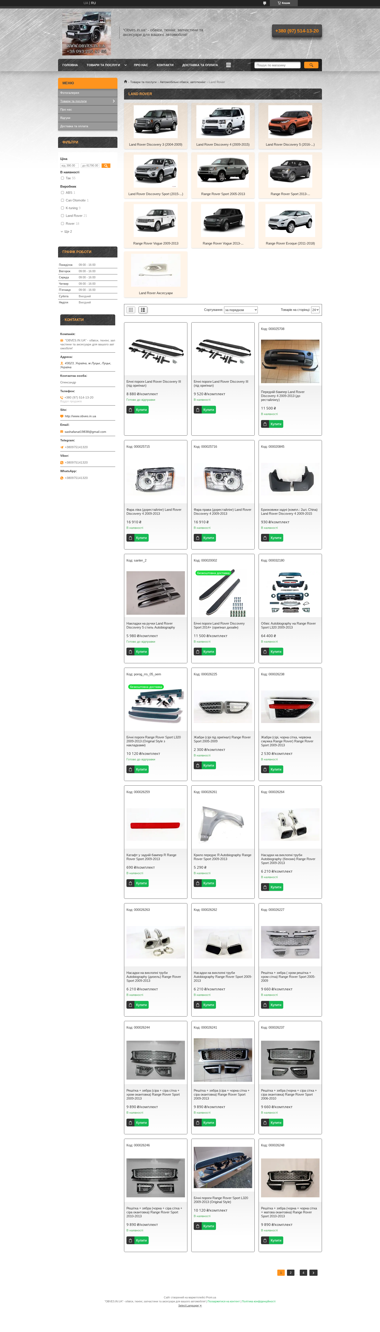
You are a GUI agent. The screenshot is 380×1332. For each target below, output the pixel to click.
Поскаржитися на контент (224, 1301)
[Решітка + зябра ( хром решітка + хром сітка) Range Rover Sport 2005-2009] (290, 942)
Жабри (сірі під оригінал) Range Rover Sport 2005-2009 (222, 739)
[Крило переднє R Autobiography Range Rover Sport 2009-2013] (223, 824)
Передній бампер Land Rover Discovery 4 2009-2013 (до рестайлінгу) (283, 396)
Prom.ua (211, 1297)
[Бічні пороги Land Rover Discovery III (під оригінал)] (155, 351)
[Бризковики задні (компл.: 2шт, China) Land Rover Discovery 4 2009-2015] (290, 479)
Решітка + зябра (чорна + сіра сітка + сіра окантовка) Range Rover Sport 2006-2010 (289, 1094)
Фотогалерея (69, 92)
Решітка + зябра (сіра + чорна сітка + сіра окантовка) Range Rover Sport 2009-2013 (222, 1094)
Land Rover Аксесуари (156, 293)
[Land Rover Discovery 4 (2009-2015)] (223, 121)
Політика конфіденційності (259, 1301)
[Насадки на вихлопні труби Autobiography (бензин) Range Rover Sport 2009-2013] (290, 824)
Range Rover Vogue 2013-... (223, 243)
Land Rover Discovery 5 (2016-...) (290, 144)
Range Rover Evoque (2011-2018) (290, 243)
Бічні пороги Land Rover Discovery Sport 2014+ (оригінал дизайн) (219, 625)
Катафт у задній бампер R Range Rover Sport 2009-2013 (151, 857)
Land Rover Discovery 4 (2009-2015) (223, 144)
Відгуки (65, 118)
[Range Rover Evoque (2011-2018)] (290, 220)
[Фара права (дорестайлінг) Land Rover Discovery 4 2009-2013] (223, 479)
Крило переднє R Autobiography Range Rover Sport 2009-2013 (222, 857)
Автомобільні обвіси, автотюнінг (183, 82)
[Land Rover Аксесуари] (155, 270)
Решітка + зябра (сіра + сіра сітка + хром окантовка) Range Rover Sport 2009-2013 (153, 1094)
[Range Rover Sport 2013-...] (290, 171)
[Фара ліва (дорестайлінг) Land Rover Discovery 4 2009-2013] (155, 479)
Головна (70, 65)
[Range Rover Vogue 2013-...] (223, 220)
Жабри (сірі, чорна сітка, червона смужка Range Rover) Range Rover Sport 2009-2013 (287, 741)
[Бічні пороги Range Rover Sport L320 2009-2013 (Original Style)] (223, 1167)
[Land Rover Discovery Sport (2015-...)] (155, 171)
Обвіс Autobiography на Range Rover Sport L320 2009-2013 (288, 625)
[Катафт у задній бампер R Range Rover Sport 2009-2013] (155, 824)
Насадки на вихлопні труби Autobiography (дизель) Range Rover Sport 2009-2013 (153, 976)
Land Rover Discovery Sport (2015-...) (155, 194)
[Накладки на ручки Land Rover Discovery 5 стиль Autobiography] (155, 593)
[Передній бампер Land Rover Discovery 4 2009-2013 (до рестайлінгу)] (290, 361)
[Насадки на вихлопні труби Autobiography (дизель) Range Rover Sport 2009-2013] (155, 942)
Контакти (165, 65)
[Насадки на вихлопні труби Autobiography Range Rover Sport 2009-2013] (223, 942)
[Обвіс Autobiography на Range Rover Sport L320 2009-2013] (290, 593)
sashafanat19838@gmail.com (85, 431)
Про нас (141, 65)
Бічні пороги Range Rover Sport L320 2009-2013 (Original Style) (221, 1200)
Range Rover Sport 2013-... (290, 194)
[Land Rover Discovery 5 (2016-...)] (290, 121)
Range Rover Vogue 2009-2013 (155, 243)
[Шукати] (311, 65)
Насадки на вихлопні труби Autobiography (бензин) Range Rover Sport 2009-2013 (288, 859)
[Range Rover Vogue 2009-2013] (155, 220)
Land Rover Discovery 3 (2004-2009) (155, 144)
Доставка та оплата (200, 65)
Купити (141, 409)
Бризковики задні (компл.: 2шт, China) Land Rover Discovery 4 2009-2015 (289, 511)
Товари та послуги (103, 65)
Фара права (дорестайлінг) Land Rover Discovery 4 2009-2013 (222, 511)
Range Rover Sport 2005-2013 (223, 194)
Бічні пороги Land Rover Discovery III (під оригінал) (153, 383)
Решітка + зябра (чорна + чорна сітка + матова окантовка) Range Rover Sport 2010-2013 (289, 1212)
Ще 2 (68, 231)
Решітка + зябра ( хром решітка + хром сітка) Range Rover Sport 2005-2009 (288, 976)
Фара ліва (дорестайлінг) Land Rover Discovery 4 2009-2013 (153, 511)
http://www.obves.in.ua (80, 416)
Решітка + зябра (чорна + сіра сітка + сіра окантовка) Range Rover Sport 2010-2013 (154, 1212)
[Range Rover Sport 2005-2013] (223, 171)
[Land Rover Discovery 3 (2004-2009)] (155, 121)
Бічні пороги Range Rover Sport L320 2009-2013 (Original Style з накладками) (153, 741)
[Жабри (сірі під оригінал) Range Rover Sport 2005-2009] (223, 707)
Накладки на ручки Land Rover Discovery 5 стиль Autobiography (150, 625)
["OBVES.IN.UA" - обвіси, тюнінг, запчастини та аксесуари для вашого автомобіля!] (86, 32)
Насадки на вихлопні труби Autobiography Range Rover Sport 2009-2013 (223, 976)
